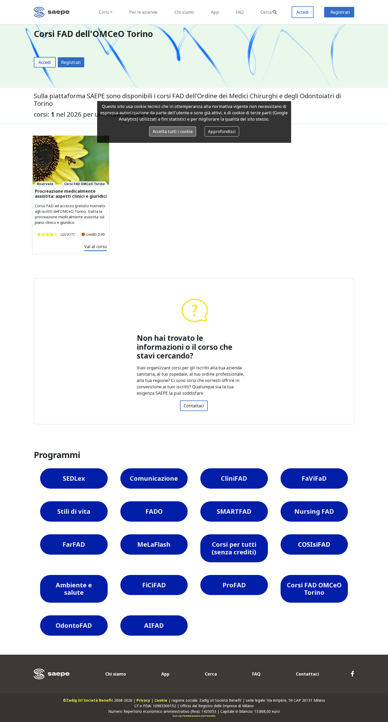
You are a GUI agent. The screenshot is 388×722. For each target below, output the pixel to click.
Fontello (210, 716)
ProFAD (234, 585)
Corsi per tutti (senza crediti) (234, 548)
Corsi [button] (104, 12)
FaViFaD (314, 478)
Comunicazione (154, 478)
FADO (154, 511)
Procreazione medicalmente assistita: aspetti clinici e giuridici (71, 194)
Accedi (302, 12)
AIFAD (154, 625)
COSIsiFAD (314, 544)
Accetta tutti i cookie (173, 131)
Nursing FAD (314, 511)
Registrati (340, 12)
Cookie (160, 700)
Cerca (266, 12)
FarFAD (74, 544)
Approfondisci (222, 131)
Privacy (143, 700)
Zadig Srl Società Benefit (89, 700)
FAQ (240, 12)
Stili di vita (73, 511)
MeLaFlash (154, 544)
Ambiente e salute (74, 589)
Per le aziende (143, 12)
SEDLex (74, 478)
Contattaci (194, 406)
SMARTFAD (234, 511)
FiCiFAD (154, 585)
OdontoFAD (74, 625)
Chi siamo (184, 12)
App (215, 12)
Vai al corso (95, 246)
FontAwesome (191, 716)
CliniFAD (234, 478)
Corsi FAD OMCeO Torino (314, 589)
